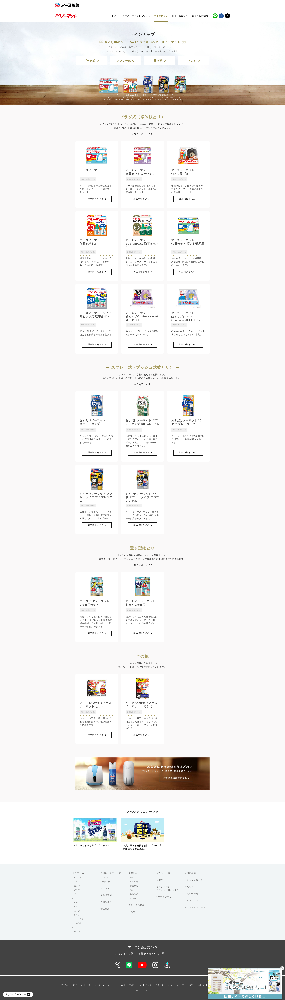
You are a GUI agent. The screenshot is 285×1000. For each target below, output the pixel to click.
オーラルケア (107, 888)
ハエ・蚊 (78, 878)
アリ (76, 898)
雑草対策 (134, 882)
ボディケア (107, 882)
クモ (76, 907)
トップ (115, 16)
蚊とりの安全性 (200, 16)
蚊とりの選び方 (180, 16)
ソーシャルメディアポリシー (126, 985)
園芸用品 (133, 873)
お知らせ (189, 887)
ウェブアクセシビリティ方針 (189, 985)
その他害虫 (79, 923)
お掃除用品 (106, 902)
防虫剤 (77, 932)
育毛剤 (132, 912)
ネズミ (77, 927)
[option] (95, 832)
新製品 (159, 880)
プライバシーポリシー (70, 985)
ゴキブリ (78, 890)
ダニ (76, 894)
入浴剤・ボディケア (110, 873)
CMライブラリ (164, 897)
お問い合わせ (191, 893)
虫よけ (77, 886)
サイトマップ (191, 900)
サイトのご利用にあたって (158, 985)
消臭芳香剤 (106, 895)
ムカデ (77, 911)
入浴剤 (105, 878)
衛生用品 (105, 909)
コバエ (77, 882)
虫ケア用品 (78, 873)
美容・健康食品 (137, 905)
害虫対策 (134, 886)
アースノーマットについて (136, 16)
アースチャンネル (194, 907)
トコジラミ (79, 919)
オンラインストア (194, 880)
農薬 (132, 878)
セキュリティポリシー (97, 985)
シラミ (77, 915)
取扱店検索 (190, 873)
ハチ (76, 902)
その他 (133, 898)
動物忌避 (134, 894)
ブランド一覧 (163, 873)
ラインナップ (161, 16)
